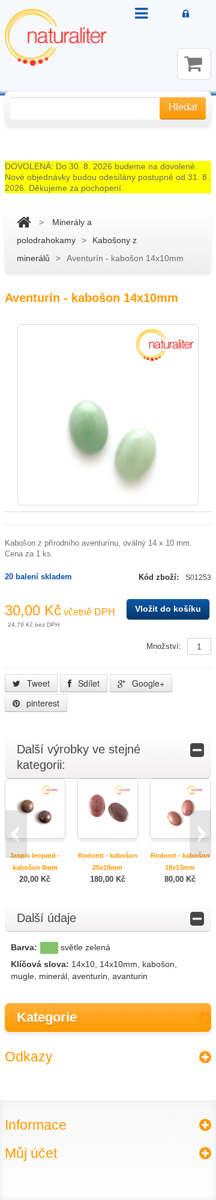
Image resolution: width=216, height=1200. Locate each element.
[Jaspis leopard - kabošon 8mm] (35, 807)
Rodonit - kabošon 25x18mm (107, 861)
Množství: (163, 646)
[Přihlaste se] (185, 14)
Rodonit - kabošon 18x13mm (180, 861)
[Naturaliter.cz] (56, 37)
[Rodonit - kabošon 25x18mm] (107, 807)
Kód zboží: (160, 577)
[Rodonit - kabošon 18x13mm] (180, 807)
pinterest (41, 703)
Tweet (37, 683)
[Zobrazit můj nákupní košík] (194, 64)
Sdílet (88, 683)
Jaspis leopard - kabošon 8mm (35, 861)
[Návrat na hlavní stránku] (24, 222)
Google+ (147, 683)
